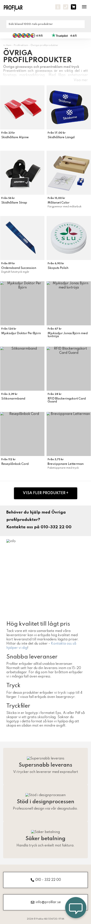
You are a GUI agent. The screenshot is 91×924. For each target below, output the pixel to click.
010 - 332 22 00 (48, 880)
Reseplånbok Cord (15, 464)
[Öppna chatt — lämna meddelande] (75, 908)
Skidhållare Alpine (15, 137)
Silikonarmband (13, 398)
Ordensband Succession (18, 268)
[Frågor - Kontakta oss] (58, 7)
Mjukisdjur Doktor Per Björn (21, 333)
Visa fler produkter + (45, 493)
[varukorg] (73, 7)
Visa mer (81, 80)
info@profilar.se (48, 902)
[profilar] (16, 8)
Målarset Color (58, 202)
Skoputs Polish (58, 268)
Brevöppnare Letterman (66, 464)
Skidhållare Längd (61, 137)
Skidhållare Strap (14, 202)
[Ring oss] (65, 7)
